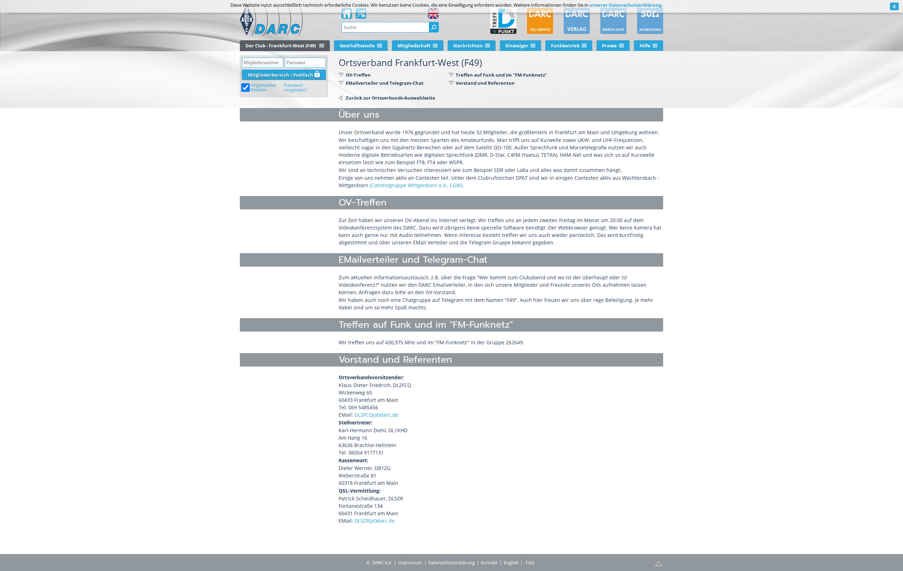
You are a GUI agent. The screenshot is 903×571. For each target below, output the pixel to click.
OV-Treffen (358, 75)
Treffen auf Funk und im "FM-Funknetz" (501, 75)
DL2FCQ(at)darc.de (376, 414)
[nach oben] (658, 563)
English (511, 562)
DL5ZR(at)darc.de (374, 520)
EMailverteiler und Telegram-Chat (385, 83)
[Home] (346, 15)
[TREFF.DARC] (503, 21)
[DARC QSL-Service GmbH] (540, 21)
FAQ (530, 562)
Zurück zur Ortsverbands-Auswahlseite (390, 98)
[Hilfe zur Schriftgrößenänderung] (361, 15)
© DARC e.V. (379, 562)
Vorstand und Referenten (485, 83)
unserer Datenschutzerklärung (625, 5)
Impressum (410, 562)
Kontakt (489, 562)
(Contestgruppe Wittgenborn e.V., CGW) (416, 185)
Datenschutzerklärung (451, 562)
